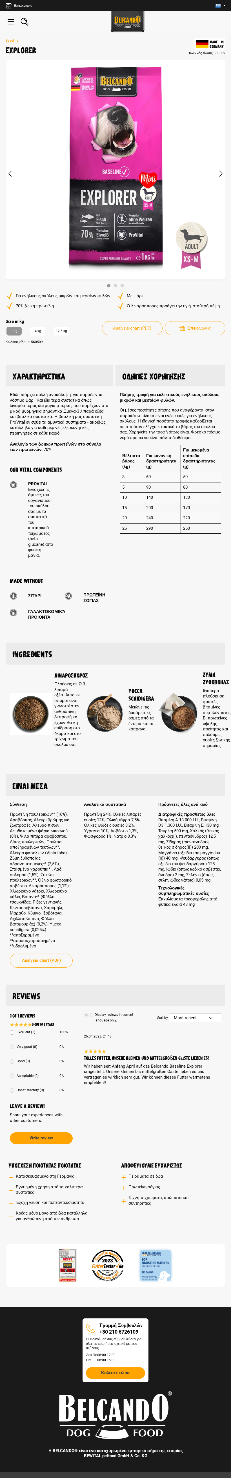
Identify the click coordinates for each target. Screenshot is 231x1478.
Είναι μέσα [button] (30, 785)
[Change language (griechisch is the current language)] (220, 6)
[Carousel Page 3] (122, 285)
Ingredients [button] (32, 653)
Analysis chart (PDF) (132, 328)
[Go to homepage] (128, 21)
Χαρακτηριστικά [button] (38, 375)
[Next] (221, 174)
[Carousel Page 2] (115, 285)
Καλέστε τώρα (115, 1372)
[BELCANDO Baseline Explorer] (115, 170)
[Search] (24, 21)
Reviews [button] (26, 995)
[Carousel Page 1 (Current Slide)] (108, 285)
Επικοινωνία (199, 328)
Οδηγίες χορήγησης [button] (153, 375)
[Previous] (10, 174)
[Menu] (11, 21)
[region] (115, 173)
